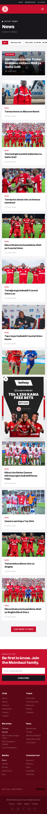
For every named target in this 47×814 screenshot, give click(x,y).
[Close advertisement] (6, 379)
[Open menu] (42, 9)
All (5, 42)
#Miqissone (16, 42)
